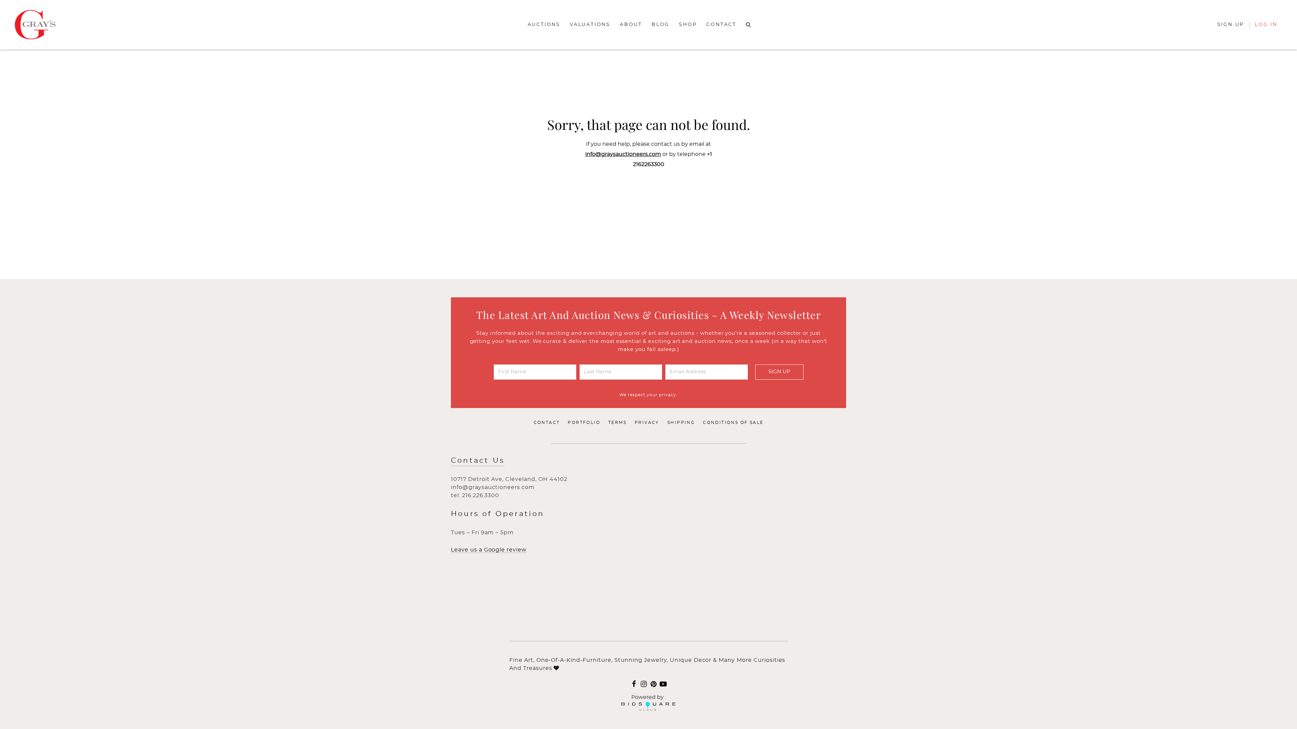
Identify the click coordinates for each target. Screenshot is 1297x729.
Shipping (681, 423)
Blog (660, 24)
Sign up (1230, 24)
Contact (721, 24)
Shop (688, 24)
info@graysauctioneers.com (623, 154)
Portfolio (584, 423)
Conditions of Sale (733, 423)
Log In (1266, 24)
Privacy (647, 423)
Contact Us (478, 460)
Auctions (544, 24)
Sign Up (779, 371)
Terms (617, 423)
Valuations (590, 24)
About (631, 24)
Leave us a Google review (489, 549)
